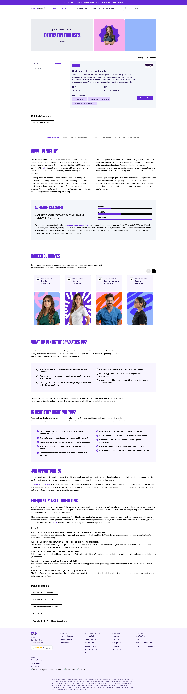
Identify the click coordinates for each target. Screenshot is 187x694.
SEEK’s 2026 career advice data (76, 225)
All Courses (59, 29)
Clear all (57, 64)
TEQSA (54, 522)
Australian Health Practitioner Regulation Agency (52, 621)
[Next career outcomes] (154, 271)
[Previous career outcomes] (148, 271)
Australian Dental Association (44, 592)
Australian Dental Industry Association (48, 614)
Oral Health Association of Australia (46, 607)
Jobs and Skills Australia (40, 484)
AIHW (45, 168)
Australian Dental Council (43, 599)
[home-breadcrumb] (52, 30)
